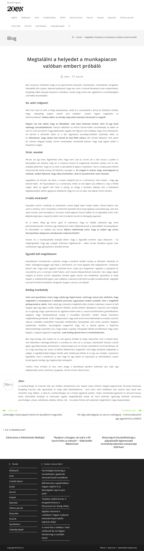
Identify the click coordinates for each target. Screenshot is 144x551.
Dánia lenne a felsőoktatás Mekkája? (25, 437)
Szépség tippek (16, 529)
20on (66, 76)
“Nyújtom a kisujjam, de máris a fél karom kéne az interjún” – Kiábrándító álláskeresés (72, 440)
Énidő (12, 486)
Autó (11, 476)
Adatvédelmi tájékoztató (127, 548)
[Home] (73, 37)
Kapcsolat (111, 548)
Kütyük (12, 497)
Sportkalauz (14, 524)
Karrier (79, 76)
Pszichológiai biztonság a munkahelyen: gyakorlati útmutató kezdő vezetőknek (55, 474)
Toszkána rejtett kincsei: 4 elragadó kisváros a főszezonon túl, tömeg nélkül (55, 502)
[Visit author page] (8, 384)
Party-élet (13, 513)
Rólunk (102, 548)
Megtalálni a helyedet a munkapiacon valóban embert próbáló (111, 37)
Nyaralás (13, 502)
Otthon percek (16, 508)
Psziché (12, 518)
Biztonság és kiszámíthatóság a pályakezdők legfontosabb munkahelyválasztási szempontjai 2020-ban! (119, 442)
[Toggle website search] (70, 26)
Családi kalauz (16, 481)
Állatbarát (14, 470)
